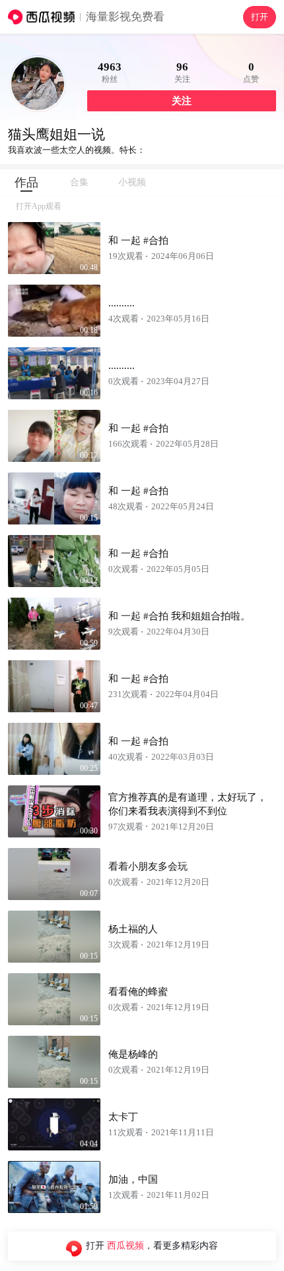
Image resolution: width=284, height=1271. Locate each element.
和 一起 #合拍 (138, 240)
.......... (121, 303)
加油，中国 (133, 1179)
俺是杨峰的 (133, 1054)
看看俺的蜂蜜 (138, 991)
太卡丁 (123, 1117)
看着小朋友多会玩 (148, 866)
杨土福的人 (133, 929)
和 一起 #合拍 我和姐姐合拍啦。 (179, 616)
